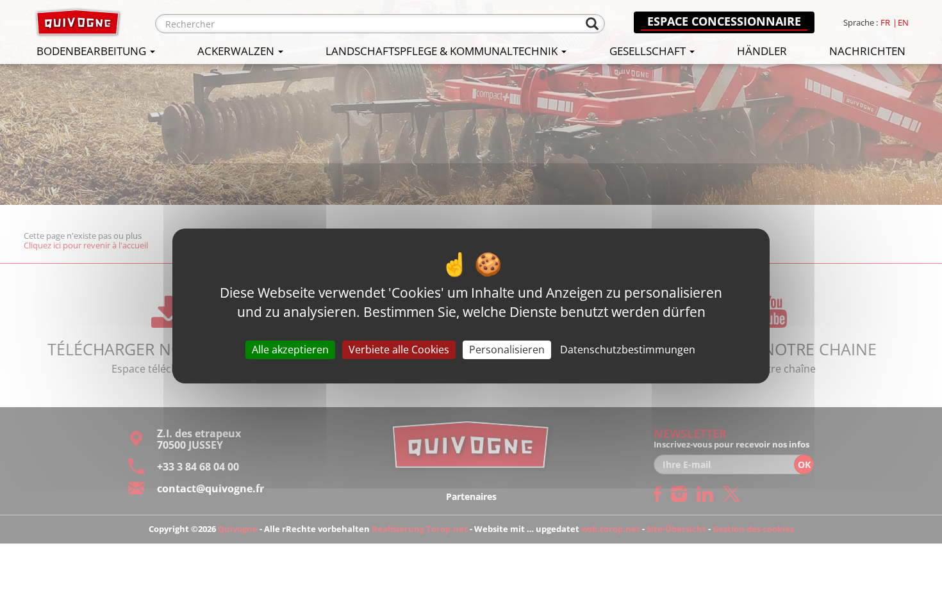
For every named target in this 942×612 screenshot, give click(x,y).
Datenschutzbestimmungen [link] (627, 349)
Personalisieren (507, 349)
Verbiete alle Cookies (399, 349)
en (903, 23)
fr (885, 23)
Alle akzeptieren (290, 349)
